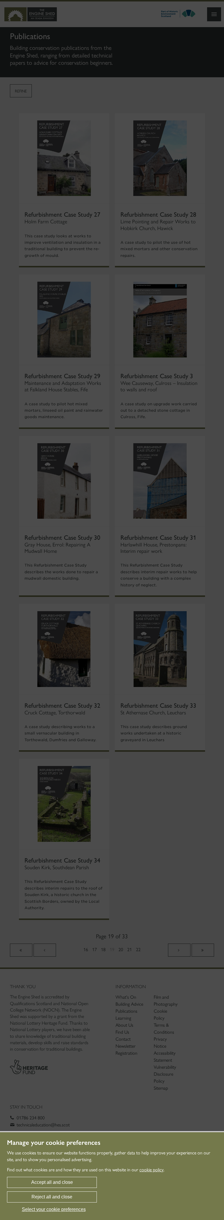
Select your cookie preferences (54, 1209)
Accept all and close (52, 1182)
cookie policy (151, 1169)
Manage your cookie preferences (53, 1142)
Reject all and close (52, 1196)
